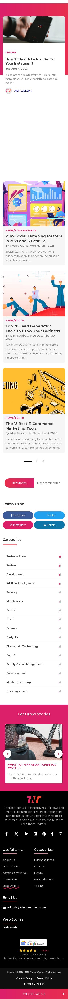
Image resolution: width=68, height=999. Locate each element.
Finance (39, 866)
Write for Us (11, 866)
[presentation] (7, 754)
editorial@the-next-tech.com (26, 907)
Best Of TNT (11, 885)
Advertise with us (15, 873)
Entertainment (44, 879)
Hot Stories (19, 483)
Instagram (19, 525)
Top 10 (38, 885)
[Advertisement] (34, 138)
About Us (9, 860)
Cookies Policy (24, 978)
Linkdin (50, 525)
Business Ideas (44, 860)
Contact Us (10, 879)
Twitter (51, 515)
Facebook (18, 515)
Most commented (48, 483)
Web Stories (11, 927)
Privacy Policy (44, 978)
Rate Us (45, 950)
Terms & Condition (34, 983)
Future (38, 873)
